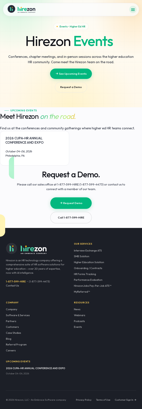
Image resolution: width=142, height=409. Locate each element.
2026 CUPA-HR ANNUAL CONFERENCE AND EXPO (35, 368)
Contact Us (12, 285)
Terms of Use (103, 399)
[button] (133, 9)
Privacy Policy (84, 399)
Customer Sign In (124, 399)
